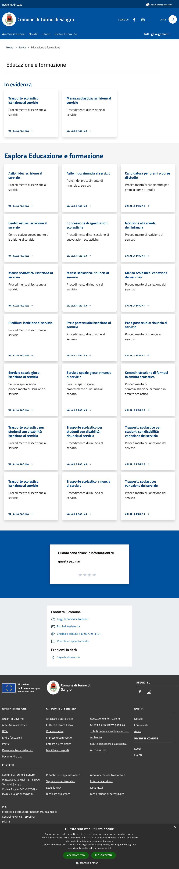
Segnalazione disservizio (60, 781)
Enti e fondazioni (12, 737)
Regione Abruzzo (12, 4)
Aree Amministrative (14, 725)
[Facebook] (132, 19)
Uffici (5, 731)
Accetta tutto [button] (76, 855)
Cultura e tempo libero (59, 725)
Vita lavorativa (54, 731)
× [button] (175, 827)
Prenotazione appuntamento (63, 775)
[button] (89, 863)
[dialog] (89, 846)
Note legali (96, 787)
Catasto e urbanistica (58, 744)
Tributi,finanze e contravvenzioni (109, 731)
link (109, 847)
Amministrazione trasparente (107, 775)
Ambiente (96, 737)
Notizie (138, 719)
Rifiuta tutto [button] (103, 855)
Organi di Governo (13, 719)
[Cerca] (173, 19)
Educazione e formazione (105, 718)
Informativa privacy (101, 781)
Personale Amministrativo (17, 750)
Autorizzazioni (98, 750)
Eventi (138, 755)
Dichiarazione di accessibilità (107, 794)
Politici (6, 744)
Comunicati (141, 725)
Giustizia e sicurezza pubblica (107, 725)
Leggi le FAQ (53, 787)
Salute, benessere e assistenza (108, 744)
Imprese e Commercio (59, 737)
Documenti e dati (12, 756)
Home (9, 47)
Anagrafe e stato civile (59, 719)
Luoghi (138, 748)
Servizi (22, 47)
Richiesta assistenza (58, 794)
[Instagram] (141, 19)
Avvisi (137, 731)
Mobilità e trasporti (57, 750)
